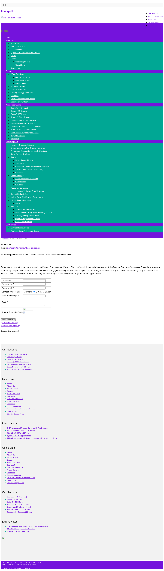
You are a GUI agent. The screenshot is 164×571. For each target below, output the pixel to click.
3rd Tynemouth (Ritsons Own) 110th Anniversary (27, 428)
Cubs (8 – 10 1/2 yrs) (15, 359)
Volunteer (15, 138)
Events (14, 59)
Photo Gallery (13, 401)
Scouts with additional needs (23, 98)
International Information (21, 200)
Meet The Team (13, 394)
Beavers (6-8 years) (19, 111)
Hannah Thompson (10, 325)
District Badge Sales (19, 194)
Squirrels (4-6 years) (19, 108)
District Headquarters (20, 228)
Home (8, 37)
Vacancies (152, 19)
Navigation (8, 11)
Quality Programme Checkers (27, 218)
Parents (9, 71)
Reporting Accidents (24, 160)
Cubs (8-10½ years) (19, 114)
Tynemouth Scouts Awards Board (29, 191)
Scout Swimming (14, 406)
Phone (29, 291)
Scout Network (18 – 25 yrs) (18, 367)
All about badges (18, 86)
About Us (15, 43)
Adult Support (12, 141)
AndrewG (6, 239)
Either (48, 291)
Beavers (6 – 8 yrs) (14, 357)
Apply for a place (18, 135)
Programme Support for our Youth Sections (29, 151)
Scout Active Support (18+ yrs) (19, 369)
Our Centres (11, 225)
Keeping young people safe (22, 92)
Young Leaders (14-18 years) (23, 123)
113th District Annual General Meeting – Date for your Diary (32, 438)
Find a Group (153, 13)
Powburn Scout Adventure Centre (25, 231)
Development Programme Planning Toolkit (33, 212)
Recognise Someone (19, 188)
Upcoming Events (22, 62)
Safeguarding (20, 181)
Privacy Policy (31, 565)
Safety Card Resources (25, 209)
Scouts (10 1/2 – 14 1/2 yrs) (18, 362)
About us (10, 40)
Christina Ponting (10, 322)
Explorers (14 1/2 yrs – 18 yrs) (19, 364)
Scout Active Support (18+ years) (25, 132)
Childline (19, 172)
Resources (15, 206)
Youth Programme (13, 105)
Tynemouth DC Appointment (19, 436)
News (13, 55)
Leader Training (17, 175)
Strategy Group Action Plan (27, 215)
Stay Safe (19, 163)
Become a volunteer (19, 102)
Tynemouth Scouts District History (25, 52)
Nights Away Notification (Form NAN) (27, 197)
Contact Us (152, 25)
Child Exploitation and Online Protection (32, 166)
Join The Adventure (155, 16)
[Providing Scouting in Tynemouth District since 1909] (11, 17)
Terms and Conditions (15, 565)
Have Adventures (22, 80)
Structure (14, 95)
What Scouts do (17, 74)
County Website (154, 22)
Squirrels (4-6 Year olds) (17, 354)
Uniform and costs (18, 89)
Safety (13, 157)
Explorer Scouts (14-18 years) (23, 120)
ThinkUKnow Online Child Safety (29, 169)
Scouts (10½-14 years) (20, 117)
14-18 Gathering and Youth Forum (21, 430)
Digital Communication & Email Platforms (28, 148)
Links (17, 203)
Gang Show (20, 65)
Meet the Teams (18, 46)
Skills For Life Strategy (20, 154)
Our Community (17, 49)
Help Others (20, 83)
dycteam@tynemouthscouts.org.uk (23, 248)
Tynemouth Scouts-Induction (23, 145)
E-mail (39, 291)
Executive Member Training (26, 178)
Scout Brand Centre (23, 221)
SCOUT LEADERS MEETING (18, 433)
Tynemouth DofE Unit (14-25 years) (26, 126)
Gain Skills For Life (23, 77)
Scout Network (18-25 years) (23, 129)
